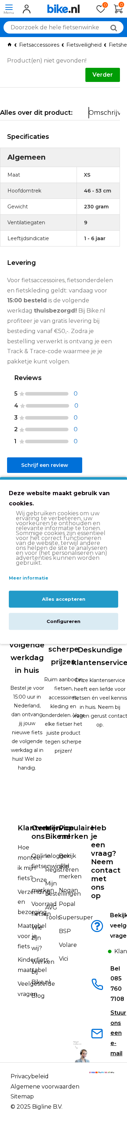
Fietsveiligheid (84, 45)
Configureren (63, 621)
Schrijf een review (44, 465)
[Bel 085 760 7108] (100, 986)
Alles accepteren (63, 599)
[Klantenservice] (100, 953)
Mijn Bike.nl (57, 832)
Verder (102, 74)
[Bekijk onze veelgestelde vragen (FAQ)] (100, 930)
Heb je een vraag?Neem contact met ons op (106, 862)
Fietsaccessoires (39, 45)
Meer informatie (28, 578)
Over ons (40, 832)
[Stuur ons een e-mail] (100, 1035)
